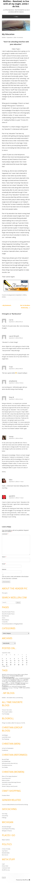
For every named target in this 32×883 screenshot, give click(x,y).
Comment (5, 534)
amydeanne (13, 381)
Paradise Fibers (6, 795)
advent (8, 674)
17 (2, 662)
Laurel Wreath (14, 336)
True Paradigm (5, 714)
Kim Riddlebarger (6, 761)
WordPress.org (5, 870)
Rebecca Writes (6, 780)
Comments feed (6, 868)
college (16, 678)
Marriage (22, 683)
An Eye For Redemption (7, 748)
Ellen (10, 480)
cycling (3, 680)
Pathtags (4, 817)
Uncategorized (10, 295)
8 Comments (20, 37)
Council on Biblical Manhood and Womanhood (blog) (15, 804)
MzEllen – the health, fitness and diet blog (12, 697)
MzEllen (4, 37)
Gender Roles (5, 681)
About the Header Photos (8, 612)
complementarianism (24, 678)
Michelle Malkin (6, 853)
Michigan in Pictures (7, 830)
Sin (8, 687)
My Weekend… (7, 305)
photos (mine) (20, 684)
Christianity (8, 677)
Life (6, 683)
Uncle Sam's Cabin (6, 784)
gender (25, 680)
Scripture (4, 687)
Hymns (26, 681)
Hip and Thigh (5, 759)
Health (13, 681)
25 (6, 664)
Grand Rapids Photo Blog (8, 828)
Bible (19, 674)
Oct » (7, 666)
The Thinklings (5, 739)
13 (14, 660)
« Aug (3, 666)
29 (22, 664)
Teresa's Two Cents (7, 710)
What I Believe (5, 620)
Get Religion (5, 735)
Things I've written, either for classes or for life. (13, 723)
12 (10, 660)
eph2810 (12, 496)
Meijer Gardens (6, 839)
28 (18, 664)
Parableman (5, 750)
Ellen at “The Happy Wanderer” (9, 776)
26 (10, 664)
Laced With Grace (6, 737)
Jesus (3, 683)
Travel (20, 688)
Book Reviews (5, 616)
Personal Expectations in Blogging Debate (12, 624)
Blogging (22, 674)
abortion (4, 674)
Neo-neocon (5, 855)
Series (3, 618)
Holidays (18, 681)
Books (7, 676)
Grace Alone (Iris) (6, 778)
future (21, 680)
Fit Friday (17, 680)
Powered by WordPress (22, 880)
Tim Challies (5, 767)
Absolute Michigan (6, 826)
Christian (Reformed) (16, 676)
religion (24, 686)
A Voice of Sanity (6, 849)
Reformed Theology (17, 686)
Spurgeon (11, 687)
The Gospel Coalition (7, 712)
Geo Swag (4, 813)
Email (4, 564)
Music (26, 683)
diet (6, 680)
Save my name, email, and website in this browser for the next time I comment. (15, 577)
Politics (5, 686)
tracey (11, 436)
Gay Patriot (5, 851)
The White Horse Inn (7, 765)
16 (26, 660)
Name (4, 557)
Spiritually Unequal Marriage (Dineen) (11, 782)
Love (9, 683)
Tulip (24, 687)
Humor (22, 681)
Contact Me (5, 622)
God (10, 681)
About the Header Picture (8, 614)
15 (22, 660)
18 (6, 662)
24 (2, 664)
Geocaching (5, 815)
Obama (4, 684)
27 (14, 664)
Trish (11, 367)
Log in (3, 864)
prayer (10, 686)
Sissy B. (11, 397)
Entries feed (5, 866)
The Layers (4, 593)
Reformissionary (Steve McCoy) (9, 763)
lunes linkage (15, 683)
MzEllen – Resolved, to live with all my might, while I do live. (16, 4)
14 (18, 660)
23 (26, 662)
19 (10, 662)
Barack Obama (14, 674)
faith (9, 680)
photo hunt (9, 684)
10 (2, 660)
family (12, 680)
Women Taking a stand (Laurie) (9, 786)
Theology (15, 687)
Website (4, 569)
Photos (14, 684)
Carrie (11, 320)
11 (6, 660)
